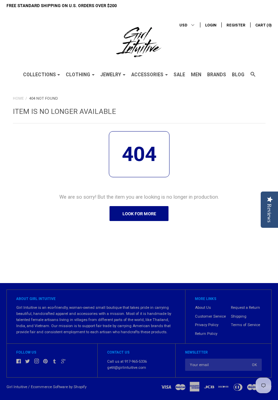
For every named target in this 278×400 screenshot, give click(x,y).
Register (235, 25)
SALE (179, 74)
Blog (238, 74)
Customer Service (210, 316)
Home (18, 98)
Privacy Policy (206, 325)
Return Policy (206, 334)
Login (210, 25)
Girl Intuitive (16, 387)
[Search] (253, 77)
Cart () (263, 25)
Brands (216, 74)
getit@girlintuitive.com (126, 367)
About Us (203, 307)
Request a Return (245, 307)
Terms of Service (245, 325)
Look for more (139, 213)
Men (196, 74)
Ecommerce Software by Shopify (58, 387)
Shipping (238, 316)
